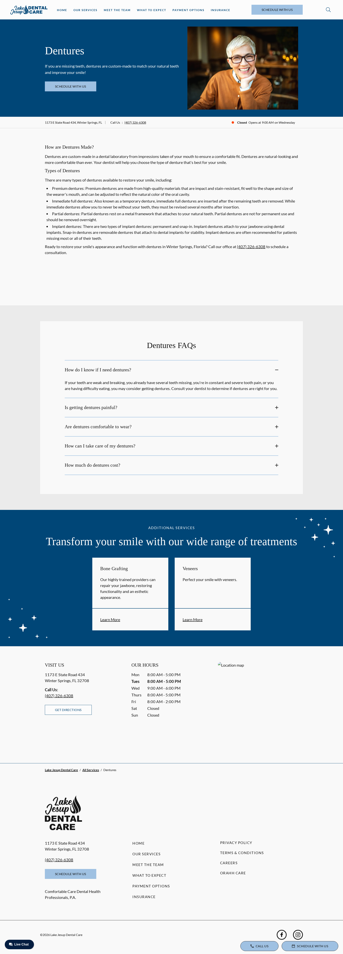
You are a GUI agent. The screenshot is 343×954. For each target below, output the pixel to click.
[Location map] (258, 704)
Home (62, 10)
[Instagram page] (298, 935)
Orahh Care (233, 873)
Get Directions (68, 710)
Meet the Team (117, 10)
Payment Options (188, 10)
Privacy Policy (236, 842)
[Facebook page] (282, 935)
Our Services (85, 10)
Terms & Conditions (242, 853)
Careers (229, 863)
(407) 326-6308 (135, 122)
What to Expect (151, 10)
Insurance (220, 10)
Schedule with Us (277, 9)
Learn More (110, 619)
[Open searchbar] (328, 9)
